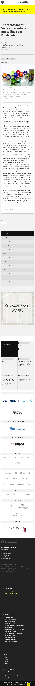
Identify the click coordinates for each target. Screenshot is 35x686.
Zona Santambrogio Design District (12, 633)
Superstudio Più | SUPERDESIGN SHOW (13, 629)
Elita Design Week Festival (10, 641)
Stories (5, 663)
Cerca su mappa (8, 599)
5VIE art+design (7, 627)
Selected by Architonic (9, 639)
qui (24, 684)
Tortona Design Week (9, 623)
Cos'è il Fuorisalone (8, 672)
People (5, 661)
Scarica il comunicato (10, 209)
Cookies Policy (11, 571)
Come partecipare (8, 674)
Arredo (3, 223)
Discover (6, 659)
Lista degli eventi (8, 595)
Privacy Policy (4, 571)
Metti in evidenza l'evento (10, 593)
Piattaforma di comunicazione (11, 676)
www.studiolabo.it (7, 558)
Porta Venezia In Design (9, 631)
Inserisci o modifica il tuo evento (11, 591)
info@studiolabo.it (7, 557)
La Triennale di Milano (9, 635)
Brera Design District (9, 621)
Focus (5, 657)
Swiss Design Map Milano (10, 619)
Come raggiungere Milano (10, 680)
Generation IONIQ (8, 617)
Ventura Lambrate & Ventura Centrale (13, 625)
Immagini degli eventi (9, 597)
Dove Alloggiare (7, 678)
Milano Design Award (9, 637)
